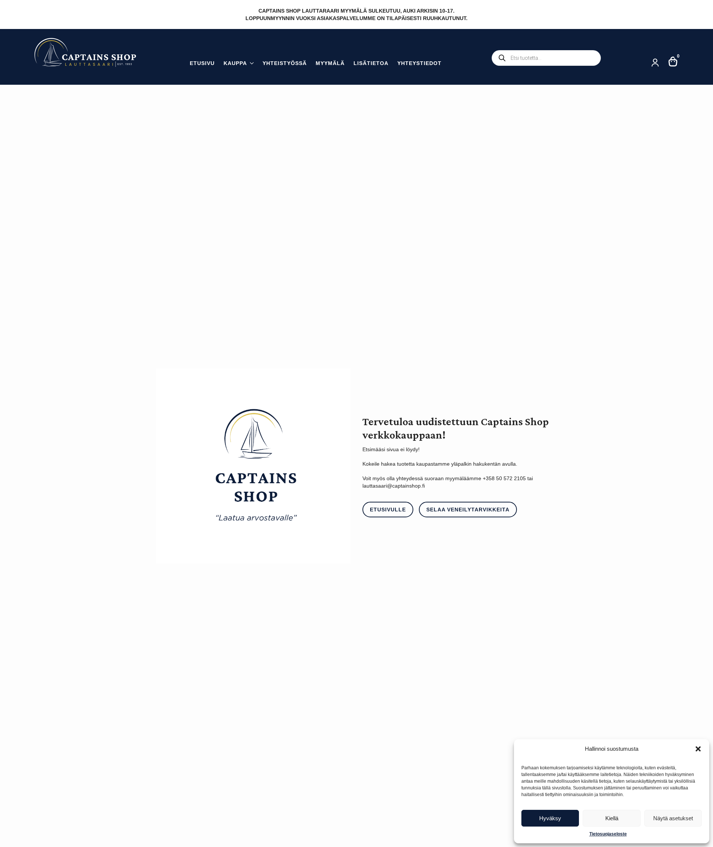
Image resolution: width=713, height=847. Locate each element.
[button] (698, 749)
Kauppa (235, 63)
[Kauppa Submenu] (250, 64)
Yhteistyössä (285, 63)
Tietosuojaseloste (608, 834)
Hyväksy (550, 818)
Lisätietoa (371, 63)
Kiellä (611, 818)
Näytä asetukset (673, 818)
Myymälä (330, 63)
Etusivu (202, 63)
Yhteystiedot (419, 63)
